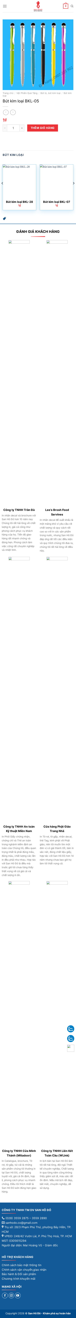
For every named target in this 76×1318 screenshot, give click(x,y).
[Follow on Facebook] (5, 1295)
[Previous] (2, 190)
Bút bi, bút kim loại (50, 93)
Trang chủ (8, 93)
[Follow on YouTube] (18, 1295)
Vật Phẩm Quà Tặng (26, 93)
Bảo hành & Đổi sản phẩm (19, 1274)
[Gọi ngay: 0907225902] (70, 1048)
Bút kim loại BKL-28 (19, 202)
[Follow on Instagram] (11, 1295)
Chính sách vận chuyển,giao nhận (24, 1269)
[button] (4, 219)
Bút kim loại (13, 155)
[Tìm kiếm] (72, 6)
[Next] (73, 190)
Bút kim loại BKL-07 (56, 202)
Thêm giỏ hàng (43, 128)
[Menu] (5, 6)
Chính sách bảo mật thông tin (21, 1265)
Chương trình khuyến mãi (18, 1278)
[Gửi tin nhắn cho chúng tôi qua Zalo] (70, 1028)
